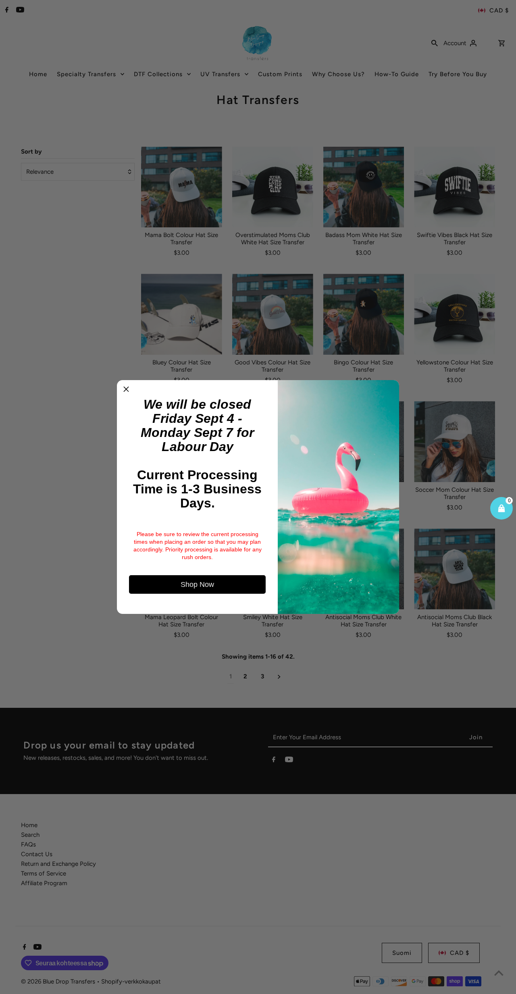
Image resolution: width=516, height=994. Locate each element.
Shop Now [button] (197, 584)
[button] (126, 389)
